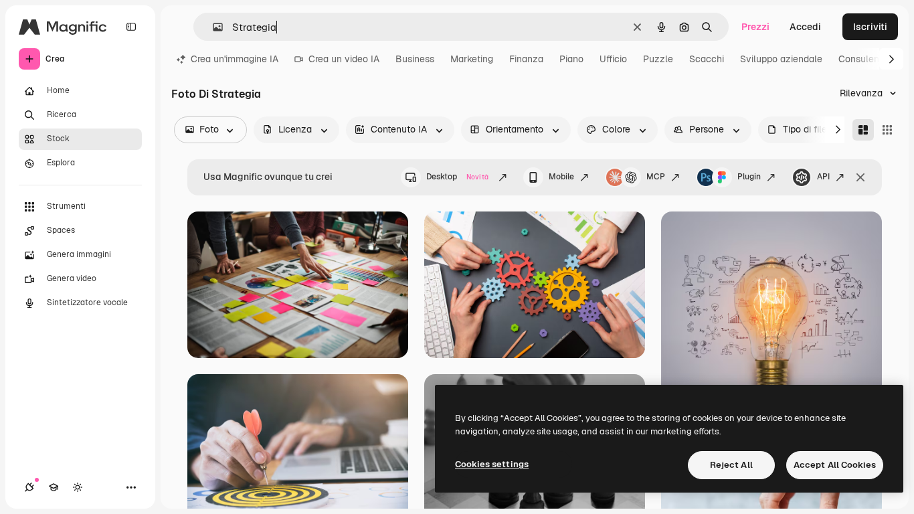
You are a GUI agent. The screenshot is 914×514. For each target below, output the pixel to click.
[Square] (887, 130)
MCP (655, 176)
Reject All (731, 464)
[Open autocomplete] (212, 27)
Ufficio (613, 59)
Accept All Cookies (835, 464)
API (823, 176)
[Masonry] (863, 130)
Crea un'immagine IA (234, 59)
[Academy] (53, 487)
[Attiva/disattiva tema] (77, 487)
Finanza (526, 59)
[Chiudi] (860, 177)
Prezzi (755, 27)
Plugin (749, 176)
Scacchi (706, 59)
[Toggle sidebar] (131, 26)
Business (414, 59)
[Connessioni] (29, 487)
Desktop (457, 176)
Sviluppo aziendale (781, 59)
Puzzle (658, 59)
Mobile (561, 176)
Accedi (805, 27)
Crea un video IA (343, 59)
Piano (571, 59)
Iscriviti (870, 27)
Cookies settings (492, 464)
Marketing (471, 59)
